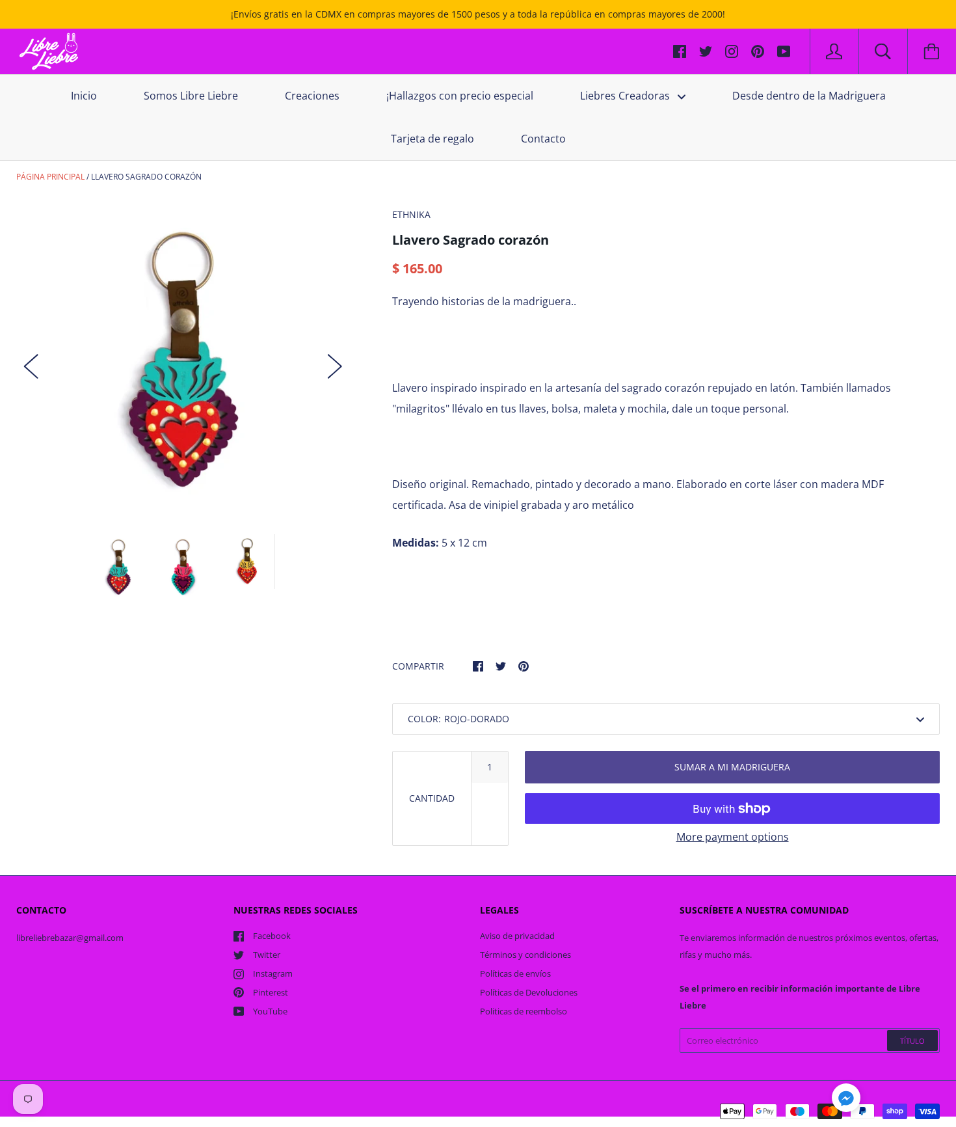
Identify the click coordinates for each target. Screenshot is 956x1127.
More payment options (732, 837)
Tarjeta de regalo (432, 138)
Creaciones (312, 95)
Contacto (543, 138)
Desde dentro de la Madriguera (809, 95)
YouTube (270, 1011)
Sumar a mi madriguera (732, 767)
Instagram (273, 973)
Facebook (272, 936)
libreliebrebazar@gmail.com (70, 938)
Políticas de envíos (515, 973)
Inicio (84, 95)
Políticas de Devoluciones (529, 992)
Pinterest (270, 992)
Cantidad (432, 798)
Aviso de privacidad (517, 936)
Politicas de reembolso (523, 1011)
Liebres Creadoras (626, 95)
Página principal (50, 176)
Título (912, 1041)
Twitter (266, 954)
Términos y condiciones (525, 954)
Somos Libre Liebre (191, 95)
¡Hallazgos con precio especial (459, 95)
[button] (846, 1099)
